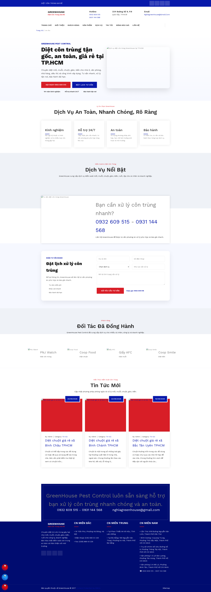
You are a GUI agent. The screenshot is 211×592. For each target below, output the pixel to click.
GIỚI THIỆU (59, 25)
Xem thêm (52, 468)
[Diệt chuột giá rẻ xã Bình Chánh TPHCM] (105, 415)
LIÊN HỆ (136, 25)
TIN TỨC (109, 25)
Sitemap (166, 588)
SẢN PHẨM (87, 25)
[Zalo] (5, 577)
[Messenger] (5, 567)
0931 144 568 (94, 17)
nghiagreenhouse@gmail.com (157, 15)
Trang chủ (40, 30)
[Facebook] (157, 3)
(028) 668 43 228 (92, 538)
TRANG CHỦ (46, 25)
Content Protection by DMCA (88, 588)
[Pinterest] (167, 3)
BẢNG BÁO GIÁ (122, 25)
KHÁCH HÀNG (73, 25)
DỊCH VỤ (98, 25)
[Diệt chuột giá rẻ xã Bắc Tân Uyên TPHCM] (149, 415)
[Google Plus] (162, 3)
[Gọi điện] (5, 587)
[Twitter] (151, 3)
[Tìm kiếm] (167, 25)
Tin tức (65, 437)
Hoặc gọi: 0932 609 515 (135, 291)
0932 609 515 (94, 15)
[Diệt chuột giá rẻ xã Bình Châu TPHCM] (61, 415)
